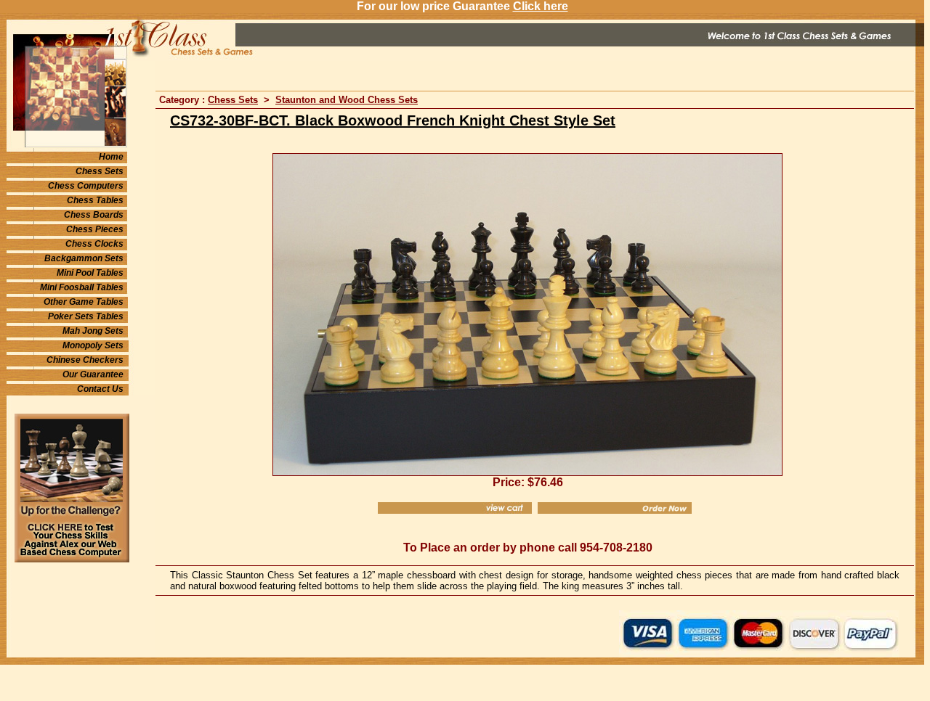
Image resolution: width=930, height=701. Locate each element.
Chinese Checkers (85, 360)
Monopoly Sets (93, 345)
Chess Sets (100, 171)
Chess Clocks (94, 244)
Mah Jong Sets (93, 331)
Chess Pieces (95, 229)
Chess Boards (94, 215)
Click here (540, 6)
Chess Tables (95, 200)
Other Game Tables (84, 302)
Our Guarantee (93, 374)
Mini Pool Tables (90, 273)
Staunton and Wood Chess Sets (346, 99)
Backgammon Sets (84, 258)
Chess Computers (86, 186)
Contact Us (100, 389)
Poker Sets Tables (86, 316)
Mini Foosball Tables (82, 287)
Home (111, 157)
